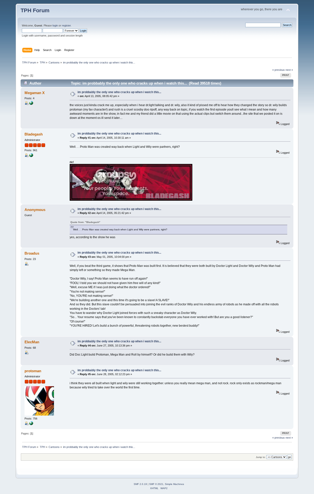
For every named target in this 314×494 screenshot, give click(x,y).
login (55, 25)
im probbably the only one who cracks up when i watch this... (119, 92)
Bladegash (34, 134)
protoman (33, 371)
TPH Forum (35, 10)
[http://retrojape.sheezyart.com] (31, 103)
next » (289, 69)
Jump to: (261, 457)
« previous (278, 69)
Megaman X (35, 93)
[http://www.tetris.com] (31, 156)
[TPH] (31, 424)
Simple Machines (174, 484)
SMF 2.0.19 (140, 484)
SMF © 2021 (156, 484)
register (66, 25)
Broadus (32, 253)
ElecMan (32, 342)
